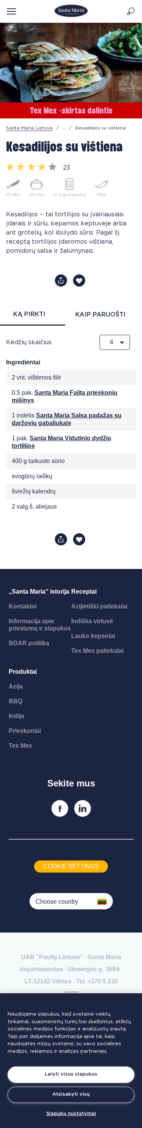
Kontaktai (22, 606)
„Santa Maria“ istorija (39, 591)
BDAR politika (29, 643)
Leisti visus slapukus (71, 1074)
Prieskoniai (25, 731)
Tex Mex (20, 745)
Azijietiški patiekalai (99, 606)
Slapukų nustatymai (71, 1113)
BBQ (15, 701)
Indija (16, 716)
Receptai (84, 591)
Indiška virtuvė (92, 621)
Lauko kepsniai (93, 636)
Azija (16, 686)
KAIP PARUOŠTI (100, 315)
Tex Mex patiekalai (97, 650)
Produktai (23, 671)
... (64, 128)
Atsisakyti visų (71, 1094)
